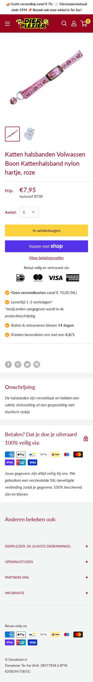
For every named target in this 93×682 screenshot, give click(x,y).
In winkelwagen (47, 230)
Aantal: (11, 212)
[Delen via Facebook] (8, 364)
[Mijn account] (73, 23)
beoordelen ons (37, 334)
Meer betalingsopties (46, 257)
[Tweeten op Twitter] (27, 364)
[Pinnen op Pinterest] (17, 364)
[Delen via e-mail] (36, 364)
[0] (84, 23)
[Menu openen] (7, 24)
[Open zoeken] (64, 23)
